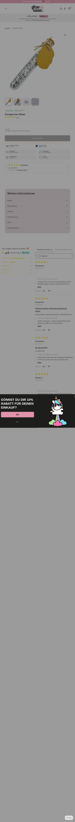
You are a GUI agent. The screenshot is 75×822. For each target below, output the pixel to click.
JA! (17, 414)
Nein (17, 422)
